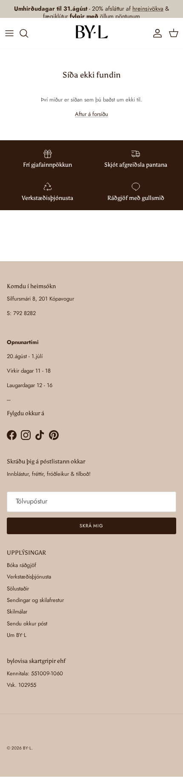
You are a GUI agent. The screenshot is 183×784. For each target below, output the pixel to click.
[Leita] (28, 33)
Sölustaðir (18, 588)
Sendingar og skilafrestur (35, 600)
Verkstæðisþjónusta (29, 577)
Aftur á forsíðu (91, 114)
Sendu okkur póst (27, 623)
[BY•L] (91, 33)
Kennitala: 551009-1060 (35, 673)
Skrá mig (91, 525)
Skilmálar (17, 612)
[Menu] (9, 33)
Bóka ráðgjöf (21, 565)
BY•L (27, 748)
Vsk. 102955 (21, 685)
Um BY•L (16, 635)
